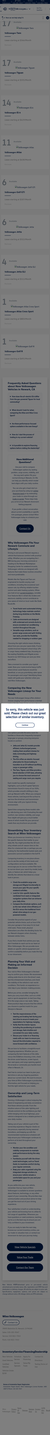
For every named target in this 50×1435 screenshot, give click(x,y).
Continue (25, 725)
